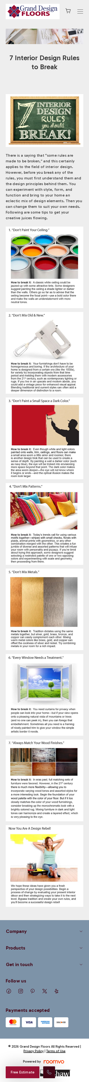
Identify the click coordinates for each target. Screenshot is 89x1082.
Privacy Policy (33, 1051)
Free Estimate (22, 1072)
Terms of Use (56, 1051)
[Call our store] (49, 1072)
